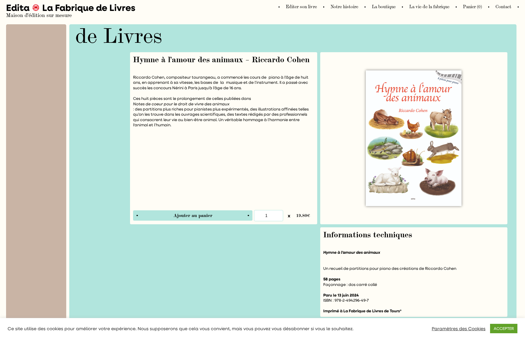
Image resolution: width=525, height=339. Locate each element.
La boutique (384, 6)
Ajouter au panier (192, 215)
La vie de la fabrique (429, 6)
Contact (503, 6)
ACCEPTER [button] (504, 328)
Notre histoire (344, 6)
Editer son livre (301, 6)
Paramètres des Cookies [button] (459, 328)
